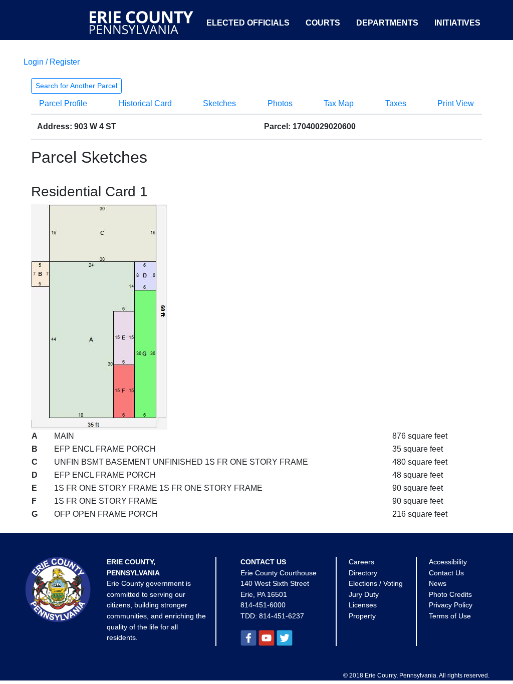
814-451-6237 (281, 616)
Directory (363, 573)
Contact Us (446, 573)
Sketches (219, 103)
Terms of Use (450, 616)
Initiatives (457, 23)
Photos (280, 103)
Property (362, 616)
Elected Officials (248, 23)
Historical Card (145, 103)
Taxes (395, 103)
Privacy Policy (450, 605)
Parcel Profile (63, 103)
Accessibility (448, 562)
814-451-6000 (263, 605)
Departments (387, 23)
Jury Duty (364, 594)
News (437, 583)
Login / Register (52, 62)
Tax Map (339, 103)
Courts (323, 23)
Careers (361, 562)
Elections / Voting (376, 583)
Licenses (363, 605)
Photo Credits (450, 594)
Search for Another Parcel (76, 86)
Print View (455, 103)
